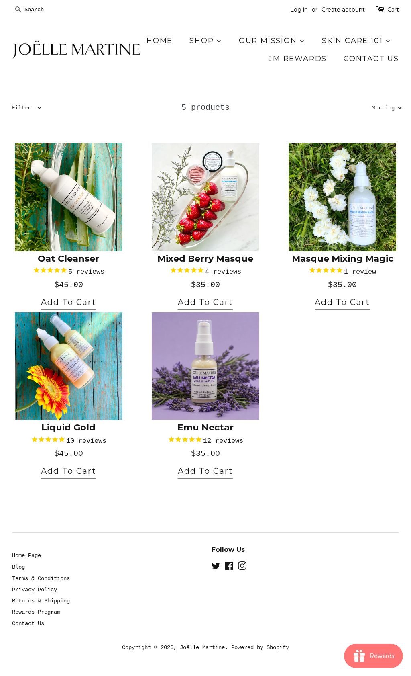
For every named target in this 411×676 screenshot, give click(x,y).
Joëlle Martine (202, 647)
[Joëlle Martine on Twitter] (216, 568)
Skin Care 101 (353, 40)
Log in (299, 9)
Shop (202, 40)
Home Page (26, 555)
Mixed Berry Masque (205, 259)
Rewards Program (36, 612)
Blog (18, 567)
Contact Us (371, 58)
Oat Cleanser (68, 259)
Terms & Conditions (41, 578)
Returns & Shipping (41, 601)
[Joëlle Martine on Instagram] (242, 568)
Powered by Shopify (260, 647)
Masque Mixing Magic (342, 259)
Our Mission (269, 40)
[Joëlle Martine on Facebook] (229, 568)
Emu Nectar (205, 427)
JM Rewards (298, 58)
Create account (343, 9)
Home (159, 40)
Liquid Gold (68, 427)
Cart (393, 9)
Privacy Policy (34, 589)
